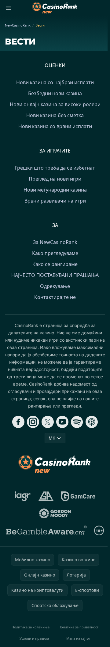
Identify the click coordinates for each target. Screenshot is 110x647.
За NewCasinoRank (55, 242)
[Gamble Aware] (46, 530)
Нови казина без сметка (55, 115)
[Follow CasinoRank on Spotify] (77, 422)
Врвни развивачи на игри (55, 200)
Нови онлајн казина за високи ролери (55, 104)
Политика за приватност (78, 627)
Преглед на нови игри (55, 178)
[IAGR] (23, 496)
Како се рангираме (55, 264)
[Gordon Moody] (55, 513)
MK (52, 438)
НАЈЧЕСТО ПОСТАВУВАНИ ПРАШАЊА (55, 275)
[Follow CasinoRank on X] (48, 422)
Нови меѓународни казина (55, 189)
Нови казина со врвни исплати (55, 126)
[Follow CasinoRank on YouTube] (62, 422)
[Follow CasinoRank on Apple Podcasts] (92, 422)
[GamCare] (78, 496)
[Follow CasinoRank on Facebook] (18, 422)
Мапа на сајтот (78, 638)
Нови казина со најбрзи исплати (55, 82)
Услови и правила (34, 638)
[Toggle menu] (8, 8)
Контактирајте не (55, 297)
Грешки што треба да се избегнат (55, 167)
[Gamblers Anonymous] (46, 496)
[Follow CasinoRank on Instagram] (33, 422)
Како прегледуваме (55, 253)
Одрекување (55, 286)
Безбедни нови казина (55, 93)
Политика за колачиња (31, 627)
